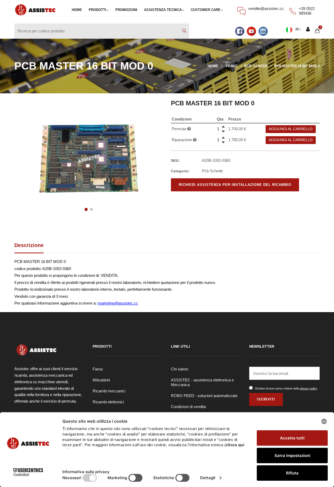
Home (213, 66)
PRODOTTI (97, 10)
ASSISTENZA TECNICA (163, 10)
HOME (77, 10)
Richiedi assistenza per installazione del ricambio (235, 185)
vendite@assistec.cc (266, 8)
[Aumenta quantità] (223, 126)
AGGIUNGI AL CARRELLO (291, 129)
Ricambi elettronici (108, 402)
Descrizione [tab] (29, 245)
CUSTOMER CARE (205, 10)
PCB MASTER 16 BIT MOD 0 (297, 66)
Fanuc (98, 369)
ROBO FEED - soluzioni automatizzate (204, 395)
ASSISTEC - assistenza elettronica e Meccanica (202, 382)
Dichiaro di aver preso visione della (286, 388)
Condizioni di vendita (188, 406)
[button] (86, 209)
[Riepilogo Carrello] (317, 30)
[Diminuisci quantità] (223, 131)
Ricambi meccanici (109, 391)
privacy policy (308, 388)
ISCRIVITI (266, 399)
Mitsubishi (101, 380)
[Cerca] (184, 31)
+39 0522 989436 (307, 10)
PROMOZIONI (126, 10)
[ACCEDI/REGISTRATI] (308, 29)
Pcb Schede (256, 66)
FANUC (232, 66)
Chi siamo (179, 369)
